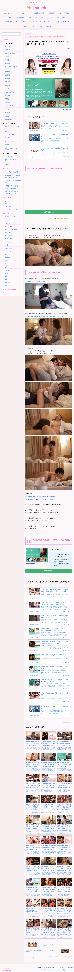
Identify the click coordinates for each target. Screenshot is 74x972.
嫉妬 (6, 267)
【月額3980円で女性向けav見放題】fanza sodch (12, 187)
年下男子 (7, 273)
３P (6, 286)
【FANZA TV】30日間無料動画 (13, 182)
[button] (20, 34)
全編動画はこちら (49, 212)
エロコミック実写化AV (11, 229)
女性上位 (7, 264)
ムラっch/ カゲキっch (11, 209)
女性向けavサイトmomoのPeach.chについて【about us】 (52, 967)
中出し (7, 254)
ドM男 (6, 245)
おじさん (7, 223)
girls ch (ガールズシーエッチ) (12, 202)
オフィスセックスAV (10, 235)
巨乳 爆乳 (7, 270)
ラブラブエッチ (37, 36)
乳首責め (7, 257)
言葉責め (7, 282)
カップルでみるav (52, 36)
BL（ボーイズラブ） (10, 216)
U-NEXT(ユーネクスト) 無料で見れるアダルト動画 (12, 176)
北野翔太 (28, 33)
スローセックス (61, 36)
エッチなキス (8, 226)
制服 (6, 260)
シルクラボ (29, 36)
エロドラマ (44, 36)
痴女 (6, 276)
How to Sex (8, 220)
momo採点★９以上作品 (11, 172)
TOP (35, 967)
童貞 (6, 279)
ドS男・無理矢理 (9, 248)
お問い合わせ (70, 967)
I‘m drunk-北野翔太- (67, 109)
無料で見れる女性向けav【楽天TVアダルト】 (11, 192)
